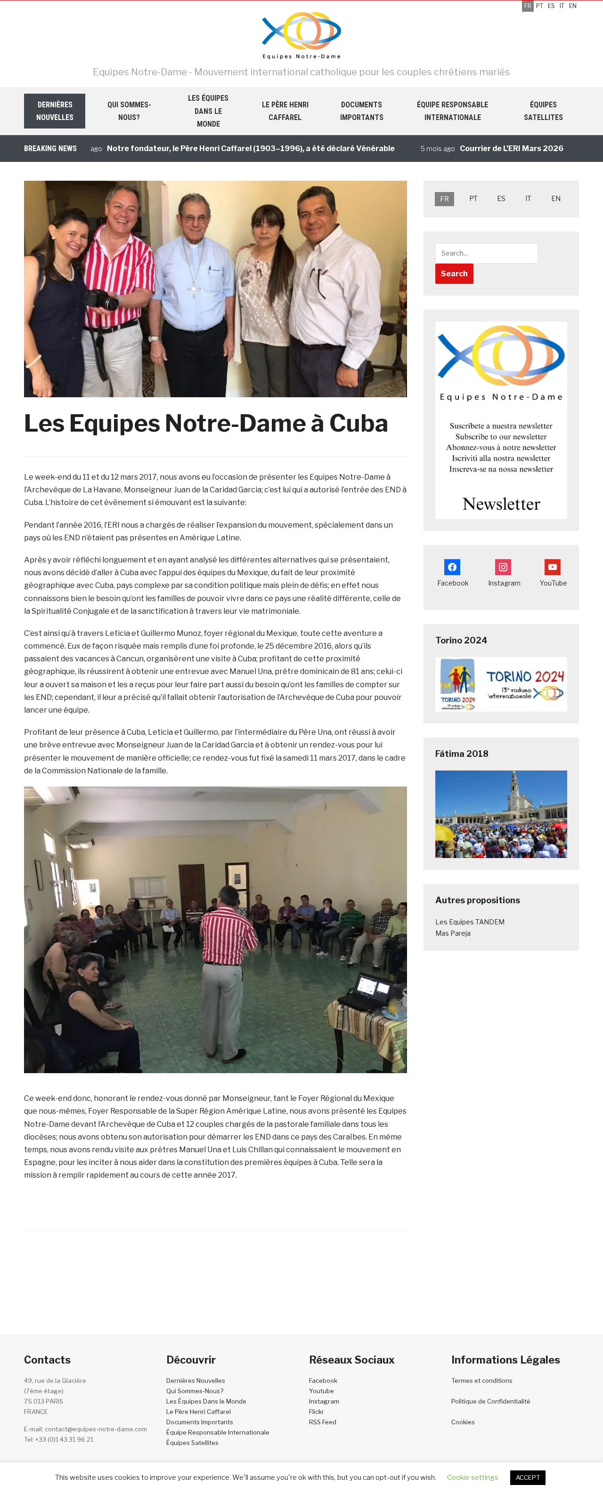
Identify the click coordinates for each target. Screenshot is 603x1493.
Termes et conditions (482, 1380)
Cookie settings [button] (472, 1477)
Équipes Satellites (543, 111)
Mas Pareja (453, 933)
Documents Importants (361, 111)
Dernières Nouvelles (54, 111)
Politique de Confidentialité (490, 1401)
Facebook (323, 1380)
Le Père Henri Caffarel (285, 111)
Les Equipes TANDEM (470, 922)
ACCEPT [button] (528, 1477)
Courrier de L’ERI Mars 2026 (479, 148)
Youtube (321, 1391)
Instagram (324, 1401)
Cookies (463, 1422)
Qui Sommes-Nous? (129, 111)
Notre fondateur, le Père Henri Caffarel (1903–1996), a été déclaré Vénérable (219, 148)
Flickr (316, 1411)
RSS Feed (322, 1422)
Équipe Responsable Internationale (452, 111)
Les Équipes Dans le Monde (208, 111)
